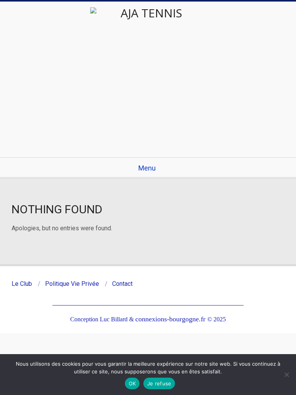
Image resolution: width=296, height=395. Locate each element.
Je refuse (159, 383)
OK (132, 383)
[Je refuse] (286, 374)
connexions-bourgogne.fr (171, 319)
